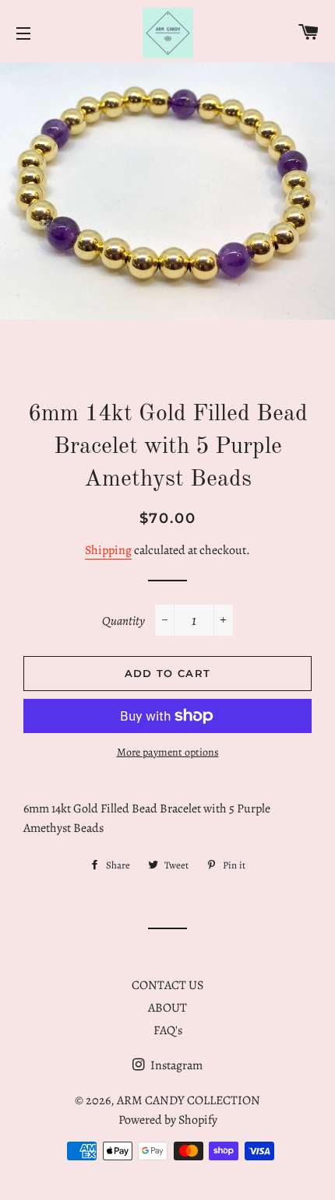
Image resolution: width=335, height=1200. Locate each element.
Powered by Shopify (167, 1119)
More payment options (168, 752)
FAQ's (167, 1030)
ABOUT (167, 1007)
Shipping (108, 550)
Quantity (123, 621)
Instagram (175, 1065)
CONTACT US (167, 985)
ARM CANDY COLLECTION (188, 1100)
